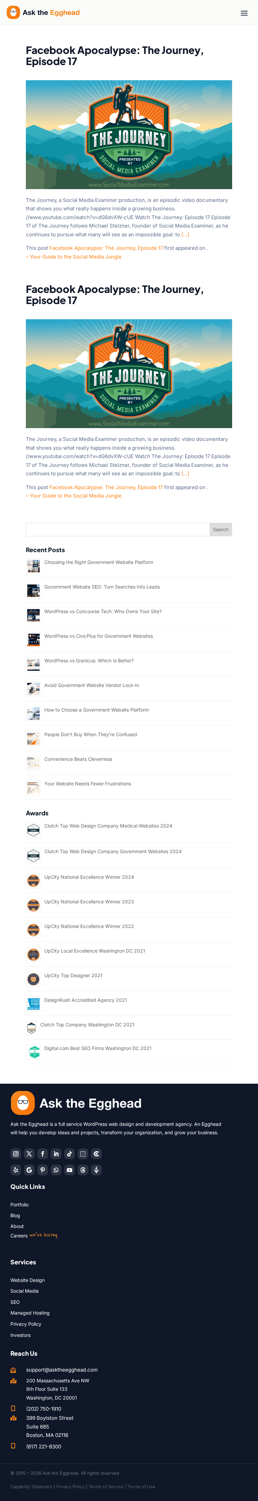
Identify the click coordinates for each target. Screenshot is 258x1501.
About (17, 1226)
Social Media (24, 1291)
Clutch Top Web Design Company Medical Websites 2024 (108, 826)
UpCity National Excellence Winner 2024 (89, 877)
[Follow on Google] (29, 1170)
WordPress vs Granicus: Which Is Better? (89, 660)
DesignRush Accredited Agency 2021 (85, 1000)
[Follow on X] (29, 1153)
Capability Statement (31, 1486)
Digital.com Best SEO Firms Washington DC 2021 (98, 1048)
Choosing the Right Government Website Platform (98, 562)
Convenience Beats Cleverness (78, 759)
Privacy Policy (25, 1324)
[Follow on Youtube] (69, 1170)
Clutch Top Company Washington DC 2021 (87, 1024)
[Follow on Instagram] (15, 1153)
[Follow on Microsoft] (96, 1153)
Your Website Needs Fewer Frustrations (87, 783)
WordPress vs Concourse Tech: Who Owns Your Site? (103, 611)
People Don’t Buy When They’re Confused (90, 734)
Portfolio (19, 1204)
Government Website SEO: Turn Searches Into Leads (102, 587)
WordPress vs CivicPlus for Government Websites (98, 636)
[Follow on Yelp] (15, 1170)
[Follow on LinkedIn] (56, 1153)
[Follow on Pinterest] (42, 1170)
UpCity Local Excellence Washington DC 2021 (94, 951)
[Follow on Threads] (83, 1170)
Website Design (27, 1280)
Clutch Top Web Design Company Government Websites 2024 (113, 851)
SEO (15, 1302)
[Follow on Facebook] (42, 1153)
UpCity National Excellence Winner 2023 (89, 901)
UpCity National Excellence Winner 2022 (89, 926)
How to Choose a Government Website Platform (96, 710)
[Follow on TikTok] (69, 1153)
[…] (185, 234)
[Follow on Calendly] (83, 1153)
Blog (15, 1215)
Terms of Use (142, 1486)
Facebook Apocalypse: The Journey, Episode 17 (106, 248)
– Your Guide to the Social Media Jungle (74, 256)
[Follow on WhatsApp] (56, 1170)
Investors (20, 1335)
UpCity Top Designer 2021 (73, 975)
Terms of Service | (108, 1486)
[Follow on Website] (96, 1170)
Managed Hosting (30, 1313)
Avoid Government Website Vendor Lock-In (91, 685)
